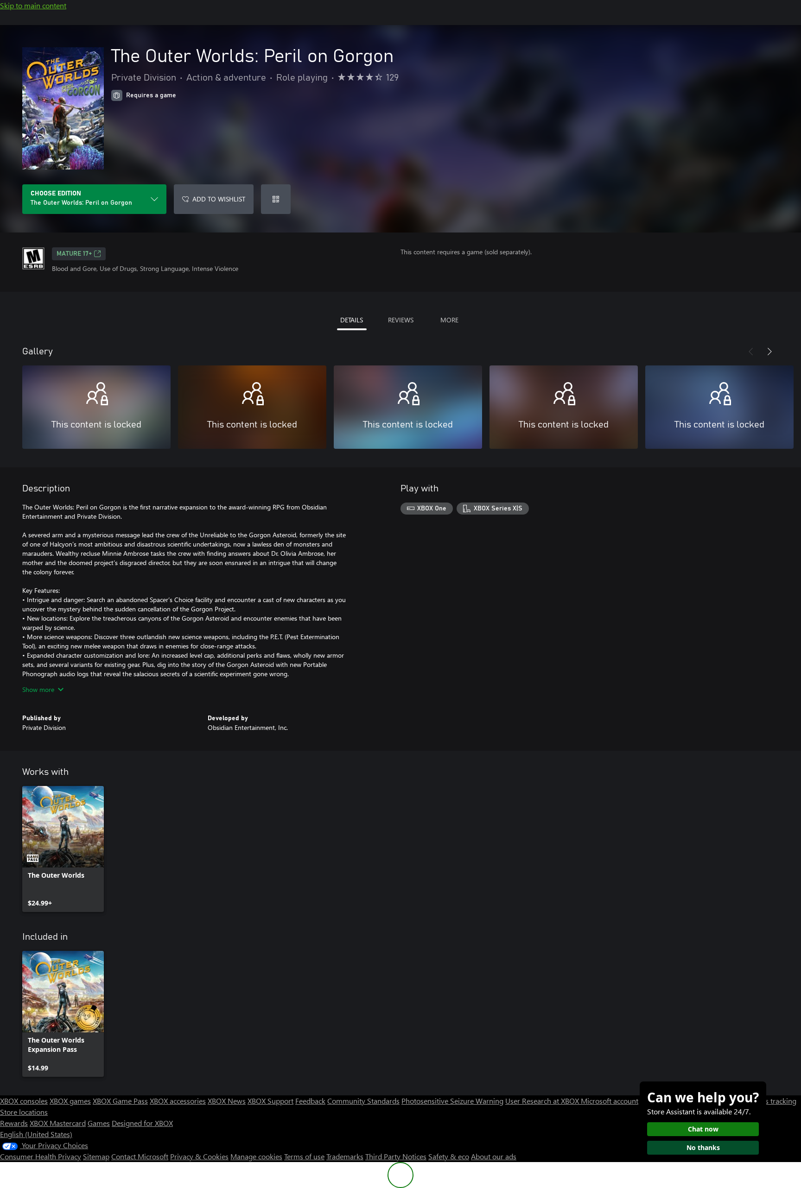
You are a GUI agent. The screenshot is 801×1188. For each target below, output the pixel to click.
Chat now (703, 1129)
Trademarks (344, 1156)
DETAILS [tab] (351, 319)
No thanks (703, 1147)
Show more (38, 689)
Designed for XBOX (142, 1123)
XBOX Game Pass (120, 1101)
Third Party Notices (395, 1156)
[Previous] (751, 351)
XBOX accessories (178, 1101)
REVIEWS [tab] (400, 319)
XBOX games (70, 1101)
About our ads (493, 1156)
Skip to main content (33, 5)
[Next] (769, 351)
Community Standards (363, 1101)
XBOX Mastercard (58, 1123)
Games (99, 1123)
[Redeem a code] (276, 199)
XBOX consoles (24, 1101)
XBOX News (227, 1101)
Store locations (24, 1112)
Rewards (14, 1123)
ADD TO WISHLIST (218, 199)
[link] (63, 849)
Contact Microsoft (139, 1156)
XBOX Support (270, 1101)
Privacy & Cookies (199, 1156)
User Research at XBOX (543, 1101)
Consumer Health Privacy (40, 1156)
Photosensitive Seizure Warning (452, 1101)
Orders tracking (771, 1101)
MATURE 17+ (74, 254)
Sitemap (96, 1156)
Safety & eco (448, 1156)
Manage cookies (256, 1156)
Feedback (310, 1101)
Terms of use (304, 1156)
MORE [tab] (449, 319)
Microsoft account (609, 1101)
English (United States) (36, 1134)
